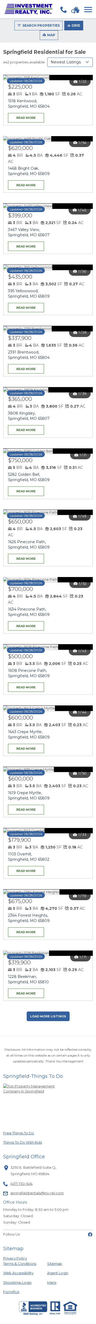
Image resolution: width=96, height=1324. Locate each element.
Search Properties (41, 25)
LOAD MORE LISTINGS (48, 1016)
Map (51, 35)
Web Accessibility (18, 1273)
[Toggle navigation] (88, 9)
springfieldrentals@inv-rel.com (37, 1193)
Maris (51, 1282)
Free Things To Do (21, 1133)
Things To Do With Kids (22, 1142)
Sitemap (54, 1263)
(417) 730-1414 (21, 1183)
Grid (75, 25)
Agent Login (57, 1272)
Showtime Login (21, 1282)
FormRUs (21, 1291)
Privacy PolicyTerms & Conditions (19, 1261)
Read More (22, 116)
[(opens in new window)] (90, 1234)
